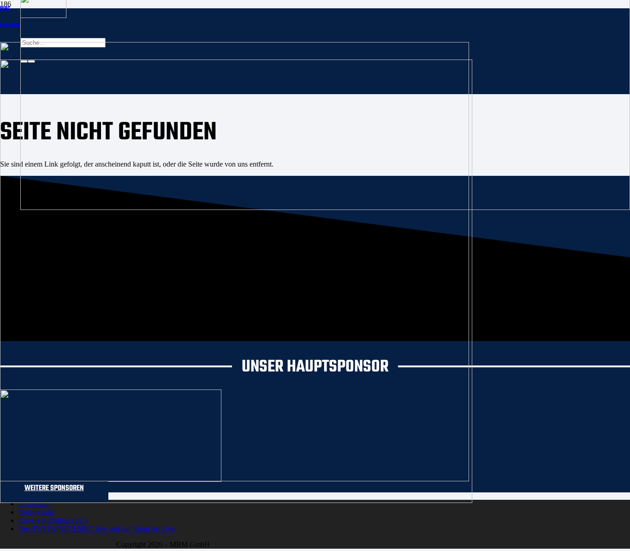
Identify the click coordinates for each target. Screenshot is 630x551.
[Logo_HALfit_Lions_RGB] (236, 500)
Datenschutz (36, 512)
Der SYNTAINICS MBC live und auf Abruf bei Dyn (96, 529)
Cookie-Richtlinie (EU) (52, 520)
